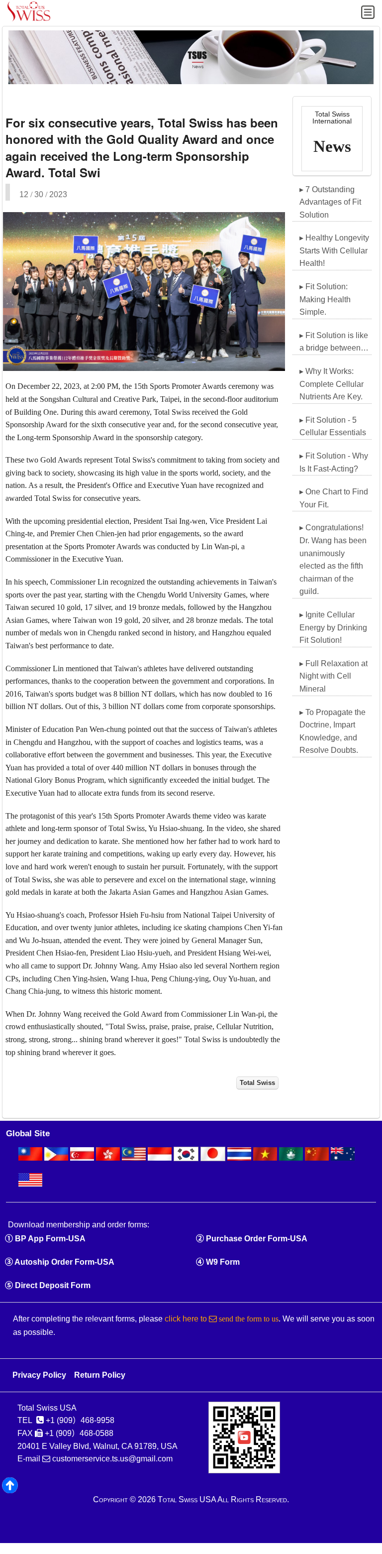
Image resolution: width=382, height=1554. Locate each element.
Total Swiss (257, 1082)
